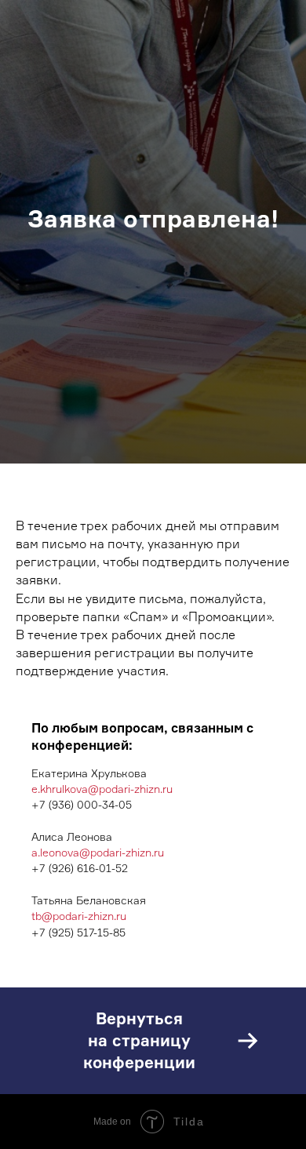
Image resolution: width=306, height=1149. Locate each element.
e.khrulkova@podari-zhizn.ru (102, 1129)
